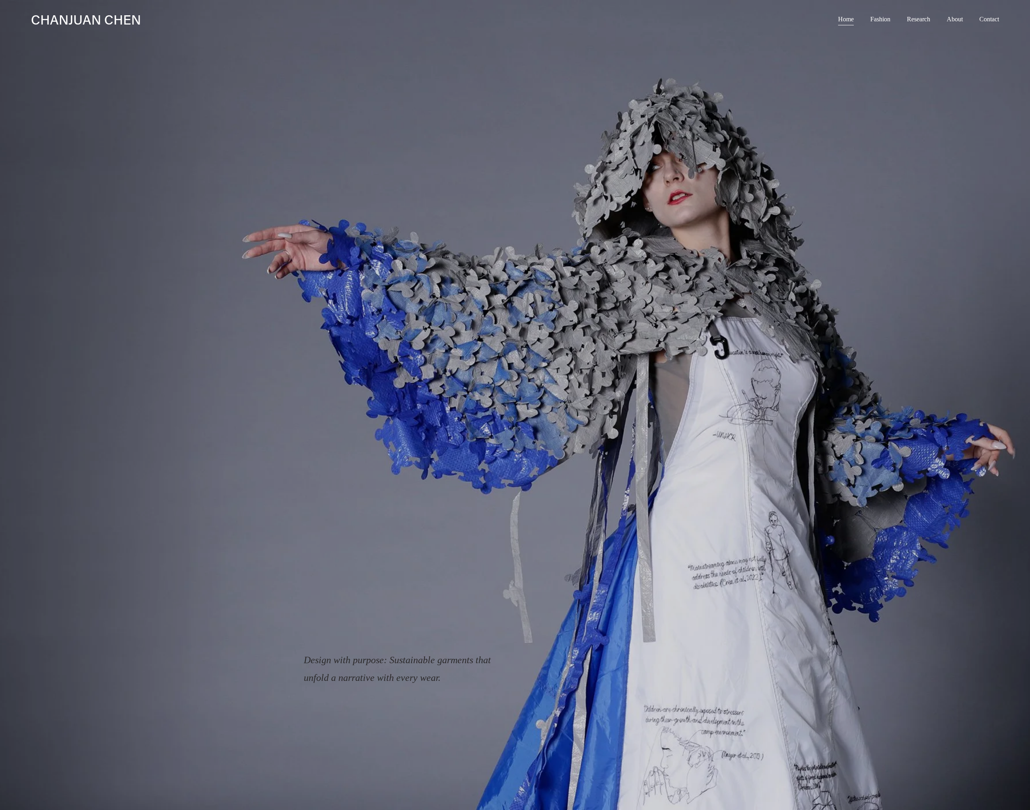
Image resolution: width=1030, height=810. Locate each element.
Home (846, 19)
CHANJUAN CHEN (86, 19)
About (955, 19)
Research (918, 19)
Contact (989, 19)
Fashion (880, 19)
